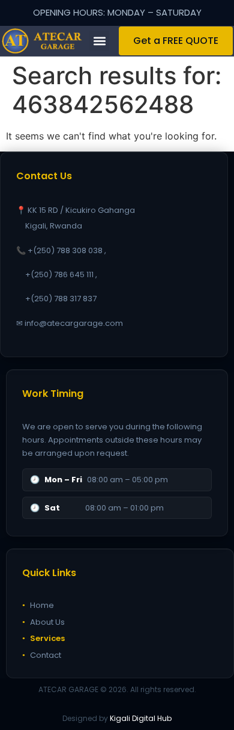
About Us (43, 622)
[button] (99, 41)
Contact (41, 655)
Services (43, 638)
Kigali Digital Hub (141, 718)
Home (38, 605)
